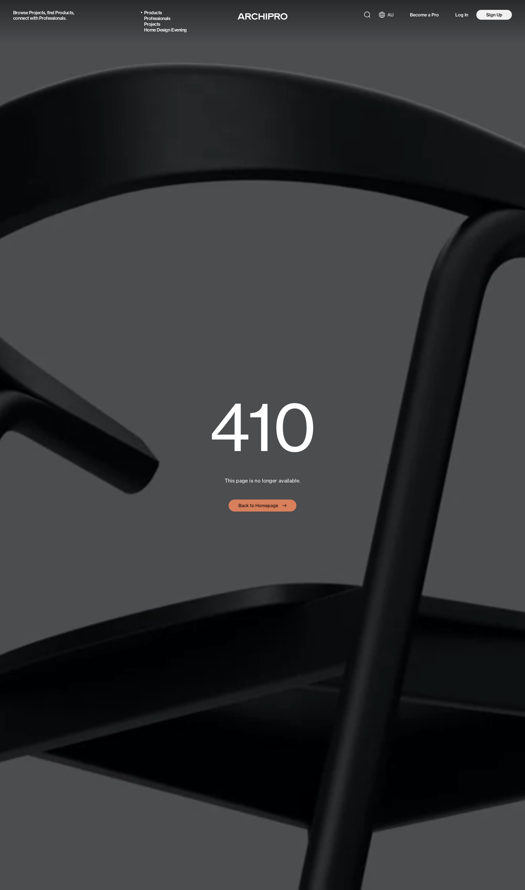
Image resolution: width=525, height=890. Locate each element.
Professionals (52, 18)
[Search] (367, 15)
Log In (461, 15)
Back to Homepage (258, 505)
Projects (37, 12)
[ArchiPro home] (263, 16)
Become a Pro (424, 15)
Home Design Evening (165, 30)
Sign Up (494, 15)
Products (64, 12)
